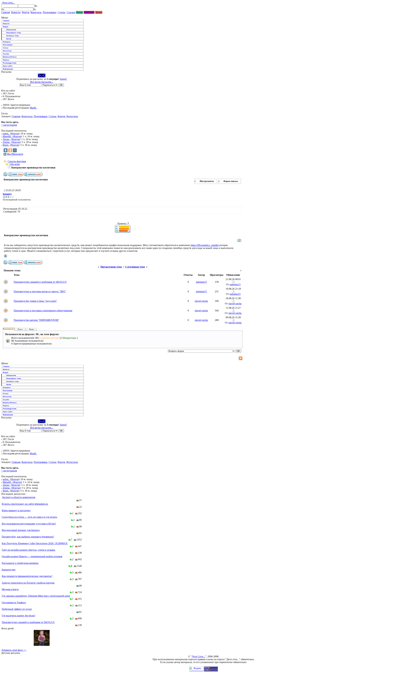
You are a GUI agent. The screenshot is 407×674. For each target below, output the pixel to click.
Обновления (11, 30)
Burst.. (6, 145)
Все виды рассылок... (41, 81)
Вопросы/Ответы (10, 57)
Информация (8, 69)
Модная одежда (10, 589)
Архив (8, 39)
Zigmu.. (7, 142)
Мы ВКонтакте (15, 154)
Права (31, 329)
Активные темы (12, 36)
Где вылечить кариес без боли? (18, 615)
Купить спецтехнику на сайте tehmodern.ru (25, 504)
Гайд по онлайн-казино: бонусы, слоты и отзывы (28, 550)
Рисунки (89, 12)
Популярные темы (13, 33)
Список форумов (17, 161)
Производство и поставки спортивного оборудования (43, 310)
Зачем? (63, 79)
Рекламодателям (9, 63)
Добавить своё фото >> (13, 650)
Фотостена (7, 51)
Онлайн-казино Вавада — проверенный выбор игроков (32, 556)
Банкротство (8, 569)
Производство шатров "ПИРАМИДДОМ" (36, 320)
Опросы (6, 60)
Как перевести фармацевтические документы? (27, 576)
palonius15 (201, 282)
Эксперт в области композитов (18, 497)
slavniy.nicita (201, 301)
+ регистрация (9, 125)
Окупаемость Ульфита (14, 602)
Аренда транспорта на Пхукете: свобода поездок (28, 582)
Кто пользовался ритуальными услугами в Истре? (29, 523)
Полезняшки (49, 12)
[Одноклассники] (10, 150)
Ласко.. (6, 139)
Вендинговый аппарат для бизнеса (21, 530)
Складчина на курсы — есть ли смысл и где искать (29, 517)
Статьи (61, 12)
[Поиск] (2, 9)
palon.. (6, 133)
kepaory (7, 194)
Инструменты (207, 181)
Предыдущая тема (111, 266)
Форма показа (230, 181)
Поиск (20, 329)
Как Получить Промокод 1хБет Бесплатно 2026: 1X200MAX (35, 543)
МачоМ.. (7, 136)
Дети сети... (8, 2)
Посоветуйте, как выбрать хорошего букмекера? (28, 536)
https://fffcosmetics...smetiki (205, 245)
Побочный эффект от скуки (17, 609)
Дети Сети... (198, 656)
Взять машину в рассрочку (16, 510)
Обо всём (15, 164)
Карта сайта (7, 66)
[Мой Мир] (15, 150)
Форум (25, 12)
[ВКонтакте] (5, 150)
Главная (5, 12)
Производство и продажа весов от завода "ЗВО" (40, 291)
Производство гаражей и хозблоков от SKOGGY (40, 282)
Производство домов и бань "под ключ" (35, 301)
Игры (99, 12)
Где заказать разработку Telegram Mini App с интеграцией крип (36, 595)
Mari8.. (33, 107)
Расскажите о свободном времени (20, 563)
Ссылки (71, 12)
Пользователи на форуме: (12, 329)
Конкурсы (36, 12)
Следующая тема (135, 266)
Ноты (79, 12)
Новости (16, 12)
